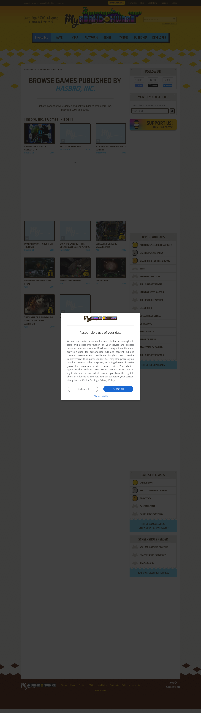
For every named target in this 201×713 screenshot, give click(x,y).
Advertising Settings (87, 376)
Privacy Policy (107, 380)
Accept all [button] (118, 388)
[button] (100, 396)
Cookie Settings (90, 380)
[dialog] (100, 356)
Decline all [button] (83, 388)
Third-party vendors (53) (96, 358)
